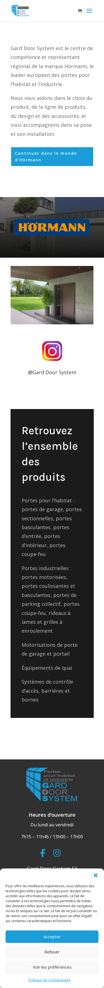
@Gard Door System (52, 372)
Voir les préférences (52, 967)
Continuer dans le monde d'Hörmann (46, 156)
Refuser (52, 952)
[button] (95, 875)
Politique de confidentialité (49, 980)
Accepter (52, 936)
